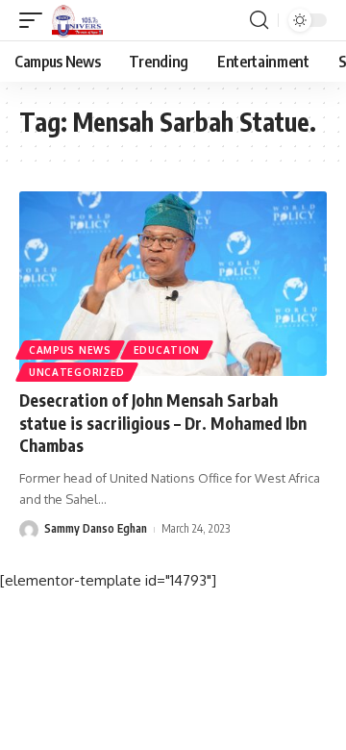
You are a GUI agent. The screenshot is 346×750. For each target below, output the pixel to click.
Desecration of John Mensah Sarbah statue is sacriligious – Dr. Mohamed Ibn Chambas (163, 423)
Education (167, 350)
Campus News (70, 350)
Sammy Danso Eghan (95, 528)
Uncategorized (77, 372)
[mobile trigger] (35, 20)
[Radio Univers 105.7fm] (77, 20)
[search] (259, 20)
